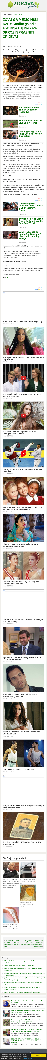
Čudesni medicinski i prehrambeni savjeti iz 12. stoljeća (26, 904)
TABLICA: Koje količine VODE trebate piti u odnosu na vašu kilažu (28, 881)
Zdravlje (20, 14)
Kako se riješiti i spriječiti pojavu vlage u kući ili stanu (19, 965)
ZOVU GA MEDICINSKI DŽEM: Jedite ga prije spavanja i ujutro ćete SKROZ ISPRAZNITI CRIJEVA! (20, 28)
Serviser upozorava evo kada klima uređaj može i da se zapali (22, 992)
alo (7, 278)
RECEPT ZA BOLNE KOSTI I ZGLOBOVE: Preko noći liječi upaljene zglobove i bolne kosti (11, 926)
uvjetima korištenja (27, 1058)
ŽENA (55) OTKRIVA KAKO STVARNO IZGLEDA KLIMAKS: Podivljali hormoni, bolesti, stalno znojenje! (26, 1041)
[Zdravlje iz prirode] (23, 8)
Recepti (15, 14)
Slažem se (38, 1055)
